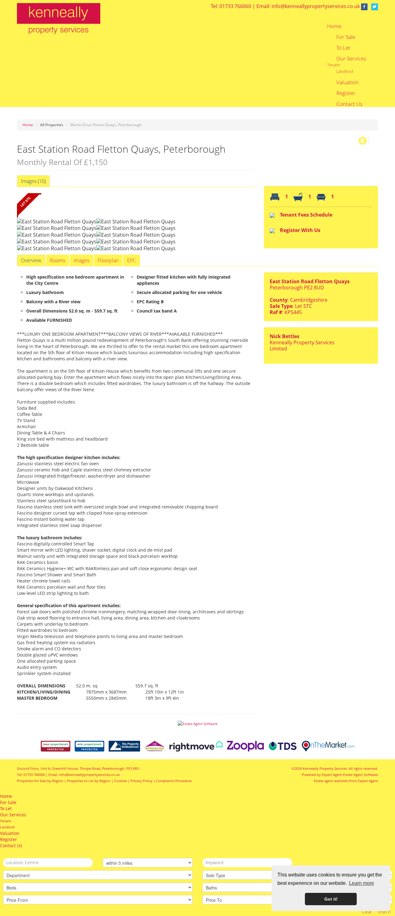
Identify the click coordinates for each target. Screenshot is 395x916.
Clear (367, 911)
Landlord (344, 71)
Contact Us (349, 104)
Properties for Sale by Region (40, 780)
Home (334, 26)
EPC (131, 260)
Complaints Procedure (174, 780)
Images (81, 260)
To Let (343, 48)
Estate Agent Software (360, 774)
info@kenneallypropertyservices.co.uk (316, 6)
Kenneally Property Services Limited (302, 345)
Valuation (347, 82)
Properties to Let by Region (88, 780)
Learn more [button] (361, 883)
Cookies (120, 780)
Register (346, 93)
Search (384, 911)
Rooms (57, 260)
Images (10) (33, 181)
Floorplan (108, 260)
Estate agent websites (331, 780)
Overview (31, 260)
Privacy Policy (141, 780)
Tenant (333, 65)
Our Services (351, 59)
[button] (363, 141)
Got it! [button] (331, 899)
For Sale (345, 37)
